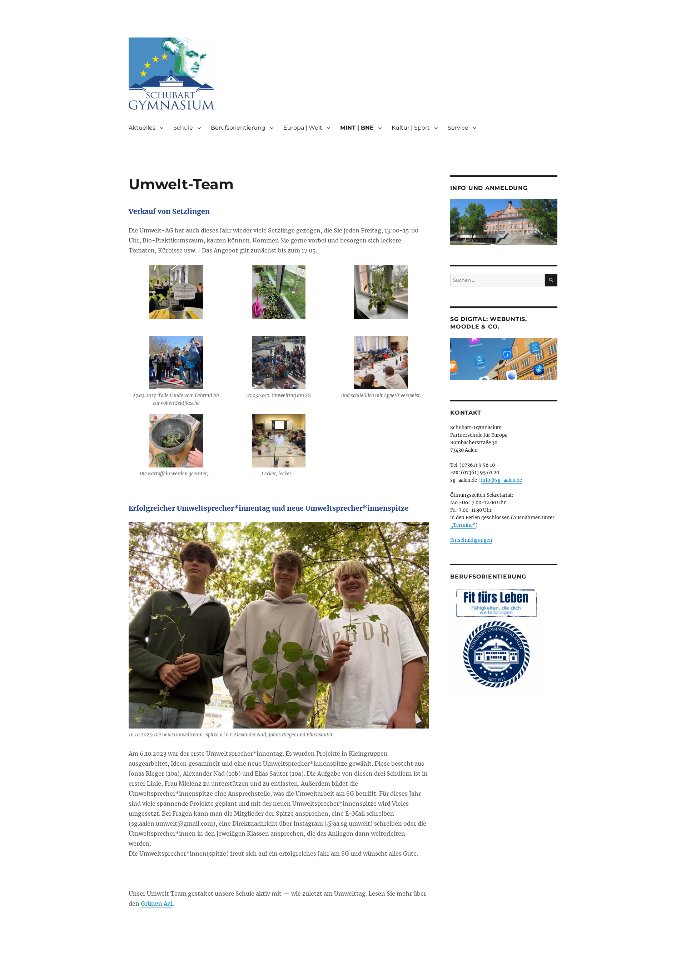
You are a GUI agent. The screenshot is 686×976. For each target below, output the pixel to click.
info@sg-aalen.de (501, 480)
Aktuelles (142, 127)
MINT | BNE (357, 127)
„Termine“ (463, 525)
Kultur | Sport (411, 127)
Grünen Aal (157, 903)
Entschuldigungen (471, 540)
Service (458, 127)
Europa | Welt (302, 127)
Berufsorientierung (238, 127)
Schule (183, 127)
